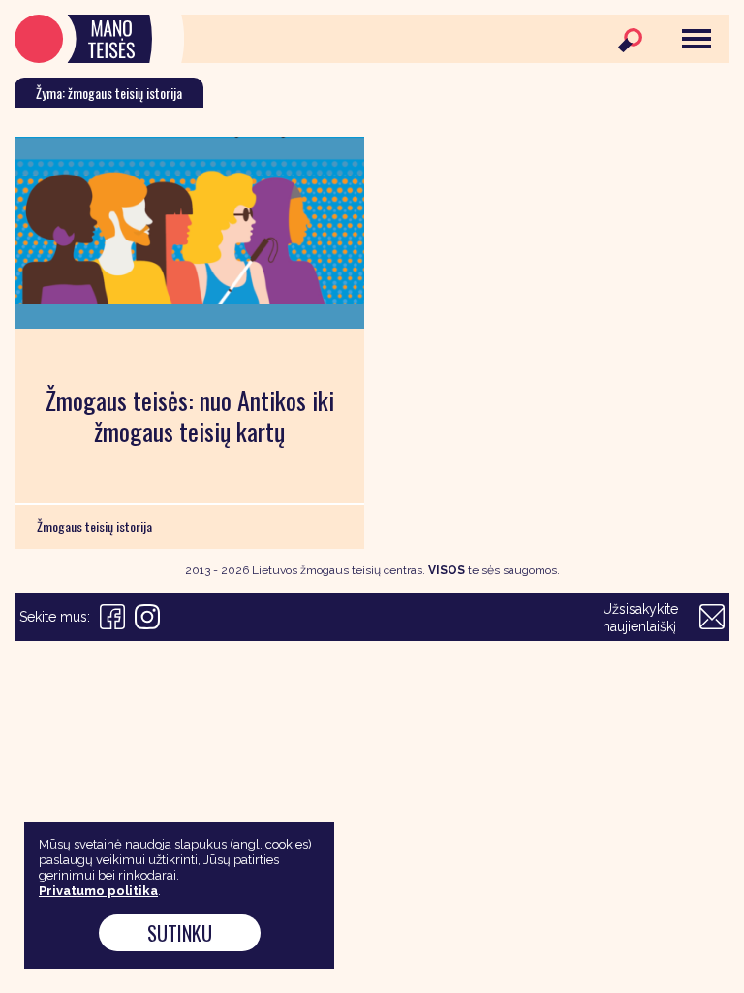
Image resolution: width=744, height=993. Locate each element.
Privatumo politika (98, 890)
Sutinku (179, 932)
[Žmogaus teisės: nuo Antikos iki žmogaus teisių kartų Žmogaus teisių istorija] (189, 233)
